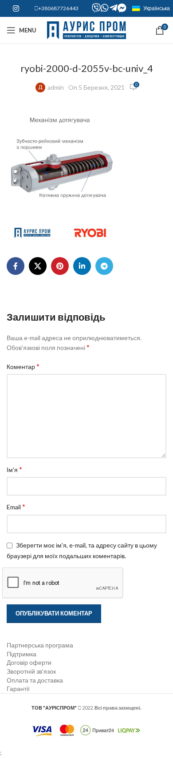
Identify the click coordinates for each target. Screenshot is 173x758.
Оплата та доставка (35, 680)
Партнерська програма (40, 645)
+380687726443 (58, 8)
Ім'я (14, 469)
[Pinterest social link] (60, 266)
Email (16, 506)
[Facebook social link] (15, 266)
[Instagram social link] (16, 8)
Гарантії (18, 688)
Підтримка (21, 654)
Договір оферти (29, 662)
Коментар (23, 366)
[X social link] (38, 266)
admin (55, 87)
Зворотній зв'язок (31, 671)
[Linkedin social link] (82, 266)
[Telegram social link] (104, 266)
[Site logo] (86, 29)
